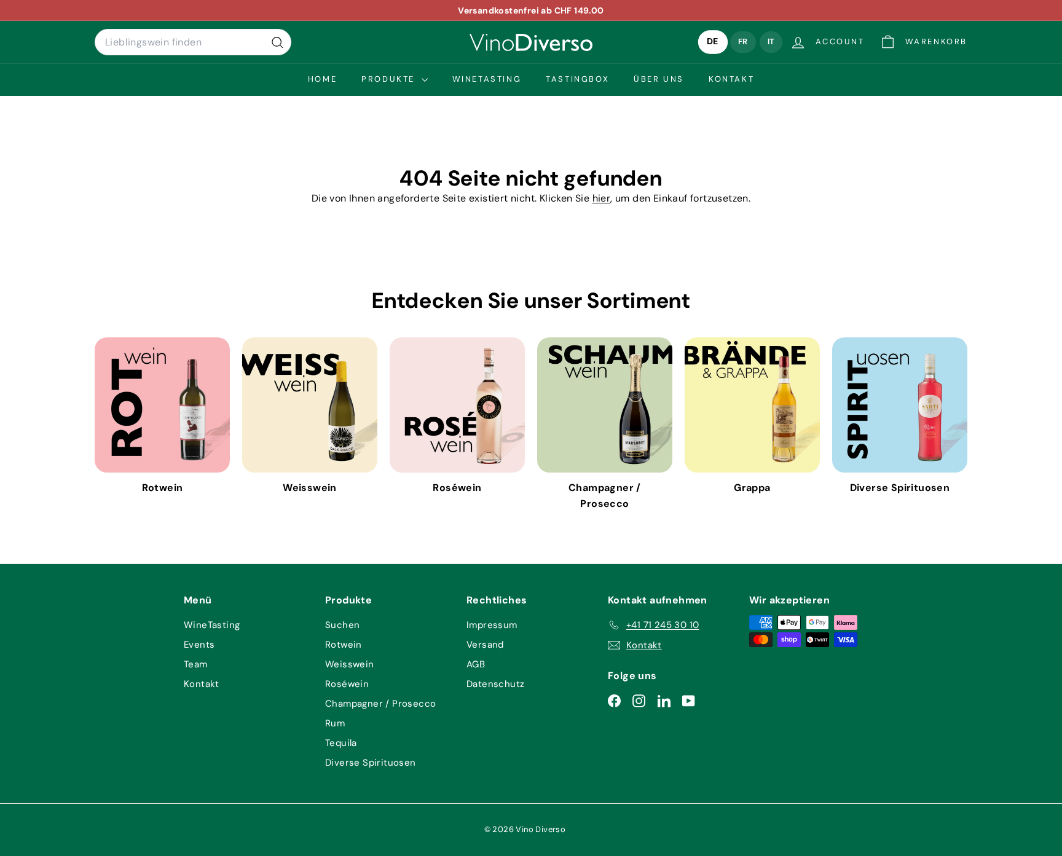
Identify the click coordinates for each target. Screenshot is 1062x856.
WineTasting (487, 79)
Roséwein (347, 684)
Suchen (342, 625)
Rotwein (343, 644)
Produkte (389, 79)
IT (771, 41)
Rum (335, 723)
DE (713, 42)
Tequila (341, 743)
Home (322, 79)
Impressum (491, 625)
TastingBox (577, 79)
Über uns (659, 79)
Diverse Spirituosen (370, 762)
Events (199, 644)
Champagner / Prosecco (380, 703)
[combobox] (193, 42)
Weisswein (349, 664)
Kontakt (731, 79)
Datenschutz (495, 684)
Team (196, 664)
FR (743, 41)
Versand (485, 644)
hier (601, 198)
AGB (475, 664)
